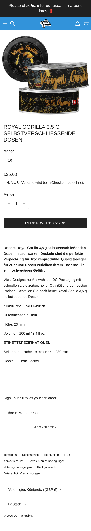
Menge (9, 151)
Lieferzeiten (51, 454)
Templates (10, 454)
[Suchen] (14, 23)
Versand (27, 182)
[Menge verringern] (7, 204)
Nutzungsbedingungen (18, 467)
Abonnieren (45, 427)
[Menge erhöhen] (25, 204)
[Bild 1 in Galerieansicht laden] (45, 76)
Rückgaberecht (46, 467)
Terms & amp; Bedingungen (46, 461)
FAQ (67, 454)
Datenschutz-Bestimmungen (22, 473)
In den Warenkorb (45, 223)
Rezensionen (30, 454)
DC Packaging (23, 515)
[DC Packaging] (46, 23)
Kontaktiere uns (14, 461)
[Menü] (5, 23)
